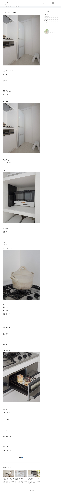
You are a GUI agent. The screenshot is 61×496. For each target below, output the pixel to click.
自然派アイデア (46, 18)
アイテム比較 (46, 20)
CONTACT (51, 37)
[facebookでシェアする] (22, 458)
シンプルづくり (46, 16)
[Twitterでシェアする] (20, 458)
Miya (51, 31)
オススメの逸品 (46, 22)
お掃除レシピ (46, 14)
